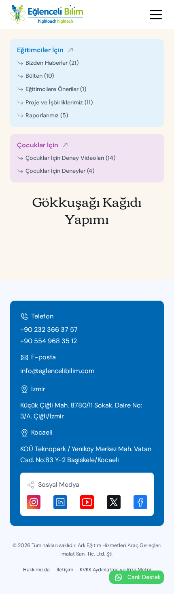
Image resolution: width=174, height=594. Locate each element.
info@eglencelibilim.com (57, 371)
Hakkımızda (36, 569)
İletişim (65, 569)
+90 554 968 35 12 (48, 341)
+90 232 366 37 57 (49, 329)
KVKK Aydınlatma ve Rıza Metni (115, 569)
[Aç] (156, 14)
